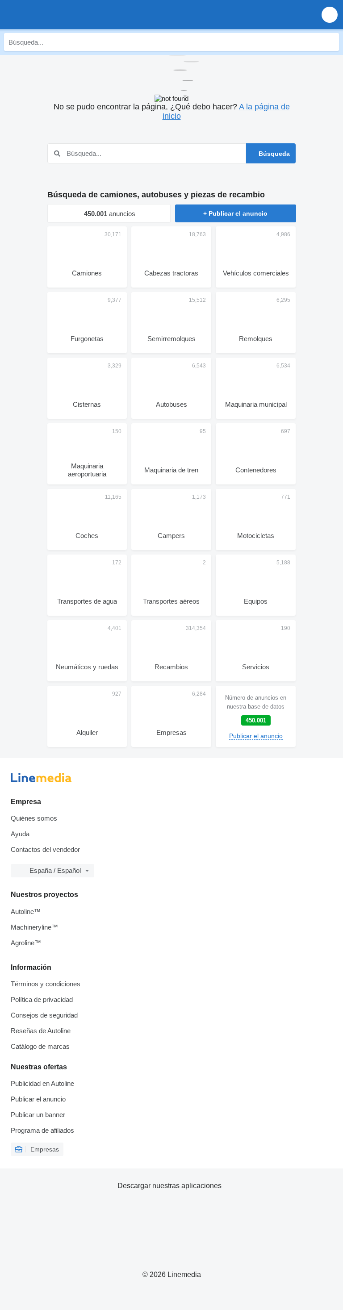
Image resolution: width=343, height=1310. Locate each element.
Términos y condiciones (45, 984)
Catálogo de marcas (40, 1046)
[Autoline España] (57, 14)
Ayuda (20, 834)
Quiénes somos (34, 818)
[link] (256, 716)
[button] (329, 14)
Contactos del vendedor (45, 849)
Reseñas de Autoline (41, 1031)
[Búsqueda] (330, 42)
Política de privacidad (42, 999)
